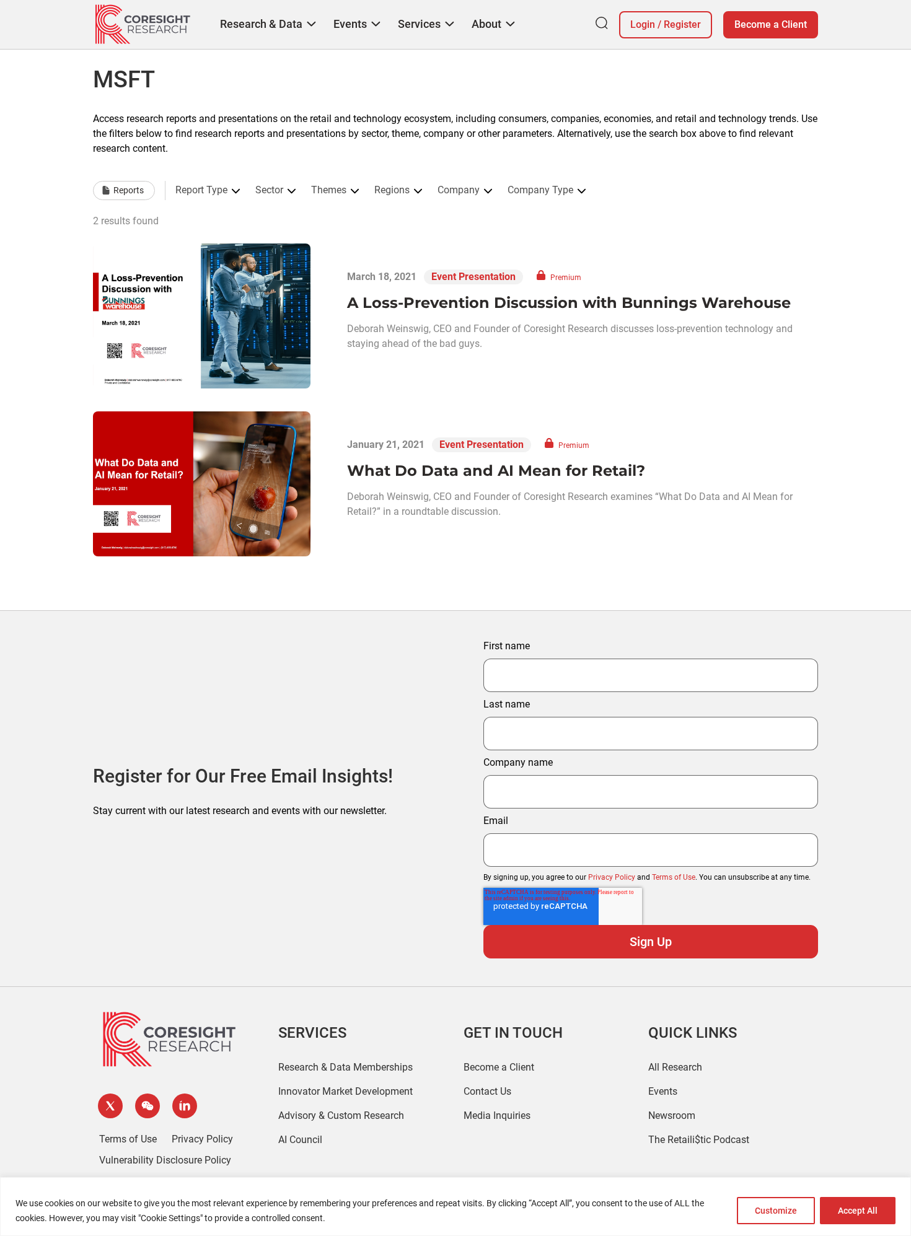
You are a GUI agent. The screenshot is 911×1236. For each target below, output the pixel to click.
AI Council (300, 1140)
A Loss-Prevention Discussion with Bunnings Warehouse (569, 303)
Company (459, 190)
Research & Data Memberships (345, 1067)
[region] (455, 1206)
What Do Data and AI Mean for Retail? (496, 471)
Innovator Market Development (345, 1091)
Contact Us (487, 1091)
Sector (269, 190)
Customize (776, 1211)
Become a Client (770, 24)
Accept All (858, 1211)
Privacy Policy (611, 877)
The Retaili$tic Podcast (698, 1140)
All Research (675, 1067)
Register (682, 24)
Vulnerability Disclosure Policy (165, 1160)
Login (642, 24)
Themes (328, 190)
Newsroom (671, 1115)
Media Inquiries (497, 1115)
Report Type (201, 190)
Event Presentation (473, 277)
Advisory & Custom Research (341, 1115)
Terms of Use (673, 877)
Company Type (540, 190)
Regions (392, 190)
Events (662, 1091)
